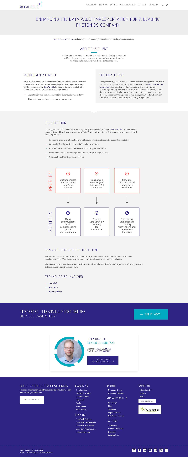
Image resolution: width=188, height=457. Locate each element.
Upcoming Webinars (116, 393)
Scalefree (57, 39)
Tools (78, 403)
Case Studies (68, 39)
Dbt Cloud (53, 287)
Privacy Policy (31, 452)
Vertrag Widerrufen (147, 401)
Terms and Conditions (45, 452)
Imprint (22, 452)
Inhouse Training (83, 432)
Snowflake (53, 283)
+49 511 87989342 (102, 349)
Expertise (80, 400)
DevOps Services (82, 397)
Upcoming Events (115, 390)
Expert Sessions (114, 413)
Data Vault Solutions (116, 416)
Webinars (112, 409)
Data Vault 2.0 (50, 87)
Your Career (113, 425)
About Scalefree (146, 390)
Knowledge (112, 403)
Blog (110, 406)
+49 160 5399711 (102, 351)
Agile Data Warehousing (85, 429)
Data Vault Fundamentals (86, 422)
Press (142, 397)
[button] (151, 314)
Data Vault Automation (85, 426)
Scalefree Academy (115, 429)
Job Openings (113, 435)
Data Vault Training (83, 419)
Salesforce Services (83, 393)
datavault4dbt (116, 129)
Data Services (81, 390)
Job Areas (112, 432)
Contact (143, 393)
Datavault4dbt (55, 292)
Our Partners (81, 410)
